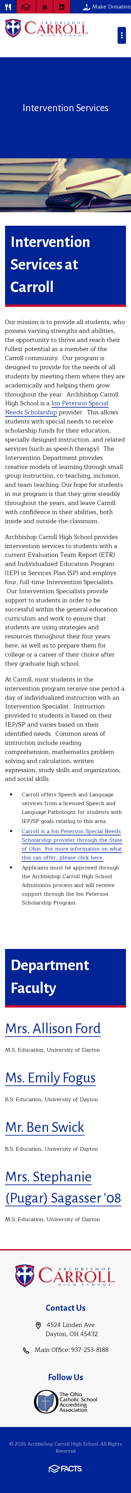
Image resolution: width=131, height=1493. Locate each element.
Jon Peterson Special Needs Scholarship (56, 407)
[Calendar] (44, 7)
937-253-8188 (89, 1350)
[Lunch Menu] (8, 7)
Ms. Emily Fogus (50, 1077)
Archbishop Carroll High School (47, 29)
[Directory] (61, 7)
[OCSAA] (65, 1401)
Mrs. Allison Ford (53, 1028)
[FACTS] (26, 7)
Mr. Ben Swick (44, 1127)
